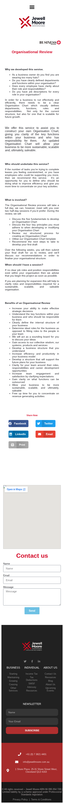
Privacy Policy (20, 799)
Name (6, 563)
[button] (32, 7)
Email (6, 575)
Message (8, 587)
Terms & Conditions (41, 799)
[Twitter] (25, 661)
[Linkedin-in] (39, 661)
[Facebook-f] (32, 661)
